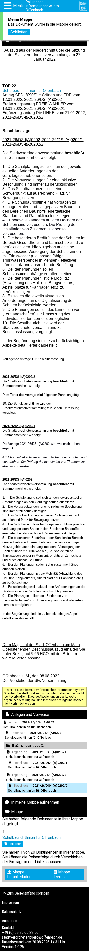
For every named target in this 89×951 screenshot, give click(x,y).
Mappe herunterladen (19, 874)
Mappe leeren (62, 874)
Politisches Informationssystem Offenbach (42, 6)
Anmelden (9, 920)
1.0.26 (19, 946)
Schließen (18, 32)
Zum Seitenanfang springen (28, 893)
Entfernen (15, 844)
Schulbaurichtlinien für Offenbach (31, 90)
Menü (18, 5)
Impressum (10, 902)
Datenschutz (12, 911)
